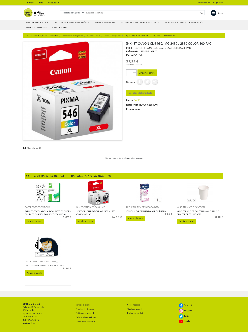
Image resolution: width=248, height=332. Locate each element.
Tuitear (147, 82)
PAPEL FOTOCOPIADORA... (38, 207)
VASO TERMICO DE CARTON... (191, 207)
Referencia (132, 104)
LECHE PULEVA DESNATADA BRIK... (143, 207)
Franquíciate (53, 2)
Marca (129, 100)
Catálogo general (134, 309)
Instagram (187, 310)
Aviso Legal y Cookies (85, 309)
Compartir (139, 82)
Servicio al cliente (83, 304)
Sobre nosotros (133, 304)
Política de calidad (135, 313)
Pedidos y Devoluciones (86, 317)
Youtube (186, 321)
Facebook (187, 305)
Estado (130, 109)
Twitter (186, 316)
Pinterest (155, 82)
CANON (138, 100)
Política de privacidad (85, 313)
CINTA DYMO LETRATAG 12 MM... (41, 261)
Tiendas (30, 2)
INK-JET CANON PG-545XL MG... (91, 207)
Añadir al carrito (147, 72)
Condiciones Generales (85, 321)
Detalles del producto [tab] (140, 93)
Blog (41, 2)
